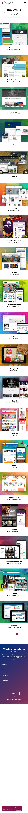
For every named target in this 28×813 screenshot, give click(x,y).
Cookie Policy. (12, 809)
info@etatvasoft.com (14, 699)
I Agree (18, 809)
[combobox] (14, 675)
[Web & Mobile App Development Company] (7, 2)
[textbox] (14, 675)
